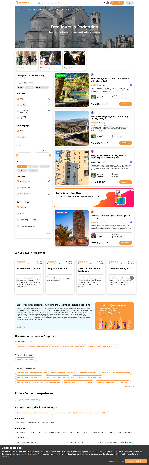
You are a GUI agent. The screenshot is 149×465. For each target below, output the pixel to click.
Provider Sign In (33, 423)
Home (20, 9)
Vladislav (100, 98)
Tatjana (99, 236)
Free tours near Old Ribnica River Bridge (115, 373)
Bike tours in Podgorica (25, 359)
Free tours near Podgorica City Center (78, 382)
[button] (26, 60)
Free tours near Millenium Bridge (63, 373)
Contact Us (42, 432)
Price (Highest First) (28, 220)
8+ (45, 166)
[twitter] (79, 442)
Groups (51, 432)
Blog (64, 432)
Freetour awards (124, 432)
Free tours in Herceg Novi (62, 413)
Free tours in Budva (42, 413)
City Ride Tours (35, 194)
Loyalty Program (21, 437)
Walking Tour (35, 188)
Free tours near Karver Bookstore (29, 377)
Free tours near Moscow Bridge (57, 377)
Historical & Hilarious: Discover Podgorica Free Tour (110, 217)
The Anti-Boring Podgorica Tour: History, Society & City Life (110, 117)
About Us (31, 432)
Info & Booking (125, 104)
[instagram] (66, 442)
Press (71, 432)
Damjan (99, 136)
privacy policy (32, 454)
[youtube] (74, 442)
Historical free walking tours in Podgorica (32, 346)
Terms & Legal (98, 432)
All (22, 166)
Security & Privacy (83, 432)
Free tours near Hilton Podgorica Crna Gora (113, 382)
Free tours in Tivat (83, 413)
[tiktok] (83, 442)
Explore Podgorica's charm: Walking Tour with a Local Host (110, 79)
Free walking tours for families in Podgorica (102, 346)
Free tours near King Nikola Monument (87, 377)
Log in (130, 3)
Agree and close (136, 461)
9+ (33, 166)
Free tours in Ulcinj (100, 413)
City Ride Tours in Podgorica (27, 400)
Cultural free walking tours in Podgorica (67, 346)
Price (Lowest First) (27, 226)
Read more (21, 327)
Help (58, 432)
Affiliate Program (48, 423)
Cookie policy (110, 432)
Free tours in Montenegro (37, 9)
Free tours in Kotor (24, 413)
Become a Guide (117, 3)
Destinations (20, 432)
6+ (33, 170)
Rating (22, 214)
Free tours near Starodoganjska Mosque (32, 373)
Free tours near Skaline (88, 373)
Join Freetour (20, 423)
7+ (22, 170)
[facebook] (70, 442)
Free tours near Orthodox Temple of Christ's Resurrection (38, 382)
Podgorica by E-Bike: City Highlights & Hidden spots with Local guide (108, 156)
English (35, 137)
